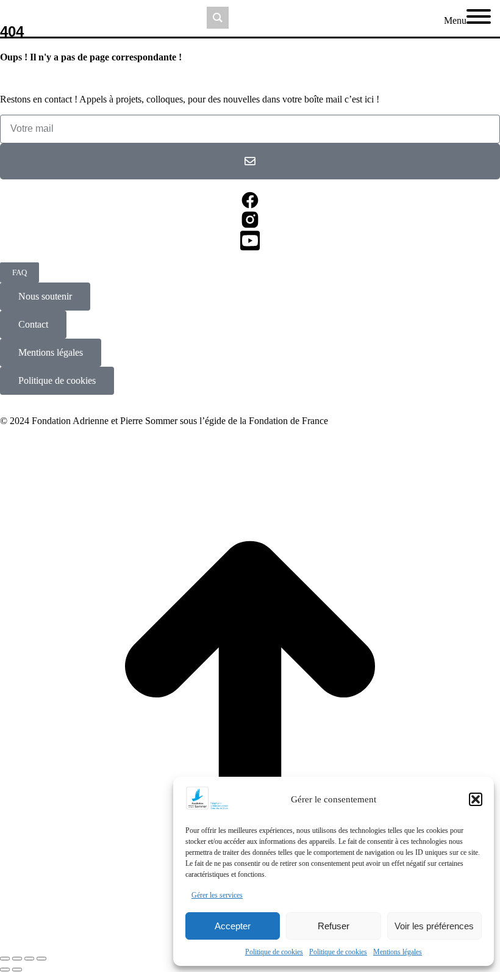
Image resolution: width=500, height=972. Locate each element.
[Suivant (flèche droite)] (17, 969)
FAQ (19, 272)
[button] (476, 799)
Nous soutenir (45, 296)
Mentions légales (397, 952)
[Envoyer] (250, 161)
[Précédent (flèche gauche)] (5, 969)
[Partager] (17, 958)
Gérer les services (217, 895)
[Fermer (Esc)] (5, 958)
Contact (33, 324)
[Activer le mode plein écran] (29, 958)
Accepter (233, 926)
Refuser (333, 926)
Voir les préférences (434, 926)
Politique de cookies (274, 952)
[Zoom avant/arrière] (41, 958)
